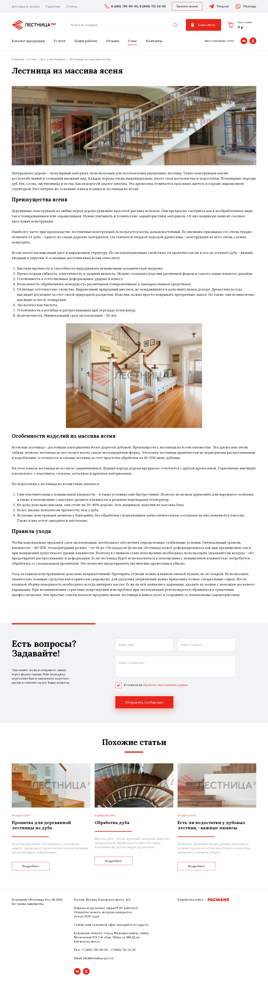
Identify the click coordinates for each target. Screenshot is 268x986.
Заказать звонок (187, 6)
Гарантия (53, 6)
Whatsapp (249, 6)
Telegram (222, 6)
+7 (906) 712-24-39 (122, 950)
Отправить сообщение (144, 702)
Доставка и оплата (26, 6)
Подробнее (30, 866)
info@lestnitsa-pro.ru (98, 958)
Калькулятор (206, 25)
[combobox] (123, 25)
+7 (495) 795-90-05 (95, 950)
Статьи (71, 6)
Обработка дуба (112, 822)
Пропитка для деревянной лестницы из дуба (41, 825)
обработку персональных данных (165, 685)
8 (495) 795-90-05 (124, 6)
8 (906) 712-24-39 (153, 6)
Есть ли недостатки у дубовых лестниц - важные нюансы (211, 825)
